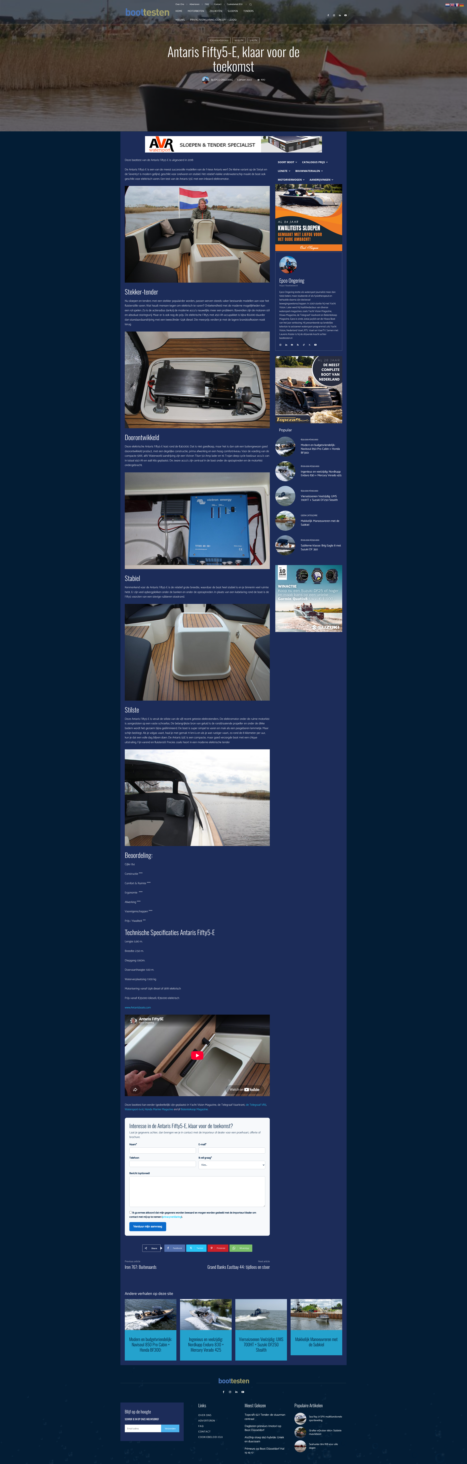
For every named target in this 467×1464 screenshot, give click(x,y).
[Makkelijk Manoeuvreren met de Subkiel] (285, 521)
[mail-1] (292, 344)
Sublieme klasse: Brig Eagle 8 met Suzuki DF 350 (321, 547)
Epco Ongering (223, 80)
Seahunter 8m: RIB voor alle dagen (323, 1446)
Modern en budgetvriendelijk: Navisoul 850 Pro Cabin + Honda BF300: (320, 449)
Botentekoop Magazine (194, 1109)
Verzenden (170, 1428)
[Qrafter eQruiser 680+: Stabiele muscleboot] (300, 1433)
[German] (462, 4)
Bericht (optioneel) (139, 1173)
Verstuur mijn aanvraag (147, 1226)
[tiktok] (304, 344)
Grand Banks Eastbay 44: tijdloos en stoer (238, 1266)
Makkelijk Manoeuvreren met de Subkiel (320, 523)
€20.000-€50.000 (219, 40)
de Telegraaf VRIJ (256, 1104)
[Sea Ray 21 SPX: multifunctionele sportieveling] (300, 1419)
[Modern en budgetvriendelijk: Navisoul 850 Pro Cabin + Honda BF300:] (285, 447)
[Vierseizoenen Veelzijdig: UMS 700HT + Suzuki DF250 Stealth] (285, 496)
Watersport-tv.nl (134, 1109)
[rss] (298, 344)
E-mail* (202, 1145)
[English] (452, 4)
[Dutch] (447, 4)
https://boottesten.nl (288, 285)
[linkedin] (286, 344)
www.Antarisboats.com (138, 1007)
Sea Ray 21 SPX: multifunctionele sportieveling (325, 1419)
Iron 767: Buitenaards (141, 1266)
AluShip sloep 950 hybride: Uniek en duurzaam (264, 1439)
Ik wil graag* (205, 1158)
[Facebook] (328, 15)
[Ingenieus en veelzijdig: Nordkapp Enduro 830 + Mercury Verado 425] (285, 471)
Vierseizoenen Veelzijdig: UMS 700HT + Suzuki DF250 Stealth (319, 498)
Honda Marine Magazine (159, 1109)
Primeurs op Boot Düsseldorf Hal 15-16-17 (264, 1450)
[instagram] (280, 344)
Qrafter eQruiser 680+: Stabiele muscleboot (325, 1432)
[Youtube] (346, 15)
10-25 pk (239, 40)
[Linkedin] (340, 15)
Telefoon (134, 1158)
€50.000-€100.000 (309, 440)
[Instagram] (334, 15)
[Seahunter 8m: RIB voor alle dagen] (300, 1446)
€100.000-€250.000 (310, 466)
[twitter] (309, 344)
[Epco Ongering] (206, 80)
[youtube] (315, 344)
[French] (457, 4)
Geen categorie (309, 516)
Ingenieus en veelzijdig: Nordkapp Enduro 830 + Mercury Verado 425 (321, 473)
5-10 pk (253, 40)
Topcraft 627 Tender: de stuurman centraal (265, 1416)
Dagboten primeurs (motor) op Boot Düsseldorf (263, 1428)
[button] (250, 4)
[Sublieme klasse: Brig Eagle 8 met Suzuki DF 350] (285, 545)
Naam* (133, 1145)
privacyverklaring (171, 1217)
